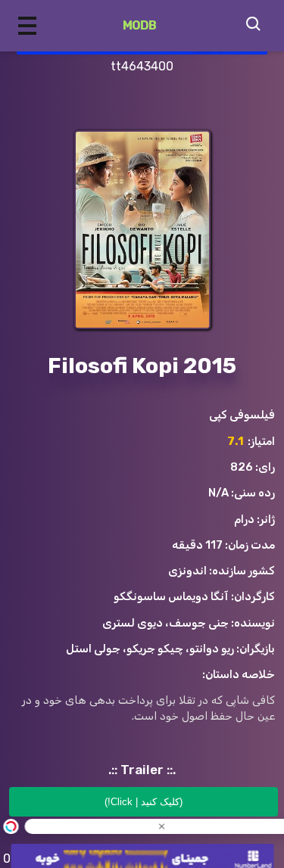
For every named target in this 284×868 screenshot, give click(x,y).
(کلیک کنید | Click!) (144, 801)
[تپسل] (10, 826)
